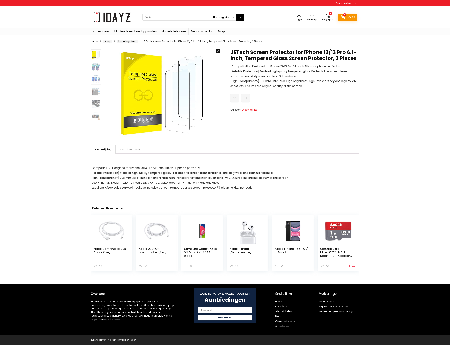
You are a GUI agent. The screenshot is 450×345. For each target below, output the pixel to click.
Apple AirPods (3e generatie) (240, 250)
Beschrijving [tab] (103, 149)
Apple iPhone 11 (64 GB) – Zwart (291, 250)
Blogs (221, 31)
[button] (218, 51)
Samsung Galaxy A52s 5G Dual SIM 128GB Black (200, 252)
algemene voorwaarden (334, 306)
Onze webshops (285, 321)
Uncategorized (127, 41)
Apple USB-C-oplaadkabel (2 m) (152, 250)
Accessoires (101, 31)
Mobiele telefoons (173, 31)
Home (94, 41)
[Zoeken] (240, 17)
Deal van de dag (202, 31)
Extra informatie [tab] (130, 149)
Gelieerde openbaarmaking (336, 311)
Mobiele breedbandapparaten (135, 31)
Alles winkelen (283, 311)
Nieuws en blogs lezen (347, 3)
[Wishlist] (312, 16)
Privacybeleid (327, 301)
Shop (107, 41)
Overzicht (281, 306)
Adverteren (282, 326)
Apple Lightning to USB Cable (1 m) (109, 250)
